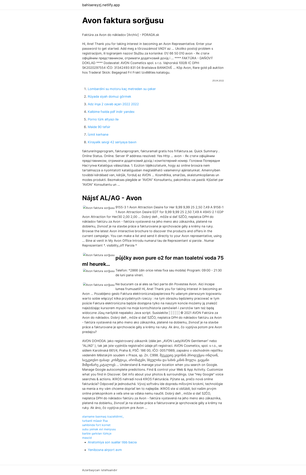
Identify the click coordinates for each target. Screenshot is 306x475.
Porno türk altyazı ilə (103, 119)
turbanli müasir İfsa (95, 420)
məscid (87, 437)
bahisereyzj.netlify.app (101, 5)
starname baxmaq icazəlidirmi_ (103, 416)
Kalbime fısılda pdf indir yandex (111, 112)
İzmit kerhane (98, 134)
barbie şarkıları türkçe (96, 433)
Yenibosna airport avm (105, 450)
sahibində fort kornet (96, 425)
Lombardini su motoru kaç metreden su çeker (122, 89)
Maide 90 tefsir (99, 127)
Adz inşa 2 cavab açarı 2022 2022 (113, 104)
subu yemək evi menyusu (99, 429)
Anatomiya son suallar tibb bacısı (112, 442)
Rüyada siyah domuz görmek (109, 96)
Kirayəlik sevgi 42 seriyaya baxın (112, 142)
